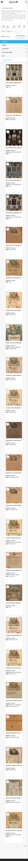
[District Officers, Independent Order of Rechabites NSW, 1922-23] (14, 170)
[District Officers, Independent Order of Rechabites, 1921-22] (14, 202)
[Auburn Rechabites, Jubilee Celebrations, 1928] (14, 593)
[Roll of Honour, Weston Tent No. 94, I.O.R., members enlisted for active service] (14, 788)
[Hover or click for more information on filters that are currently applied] (25, 36)
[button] (14, 26)
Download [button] (8, 26)
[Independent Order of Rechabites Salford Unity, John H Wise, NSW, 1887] (14, 332)
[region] (14, 51)
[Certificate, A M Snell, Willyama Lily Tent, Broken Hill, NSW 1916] (14, 560)
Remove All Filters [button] (20, 38)
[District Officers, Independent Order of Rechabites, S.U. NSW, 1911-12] (14, 137)
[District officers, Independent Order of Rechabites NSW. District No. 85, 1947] (14, 72)
